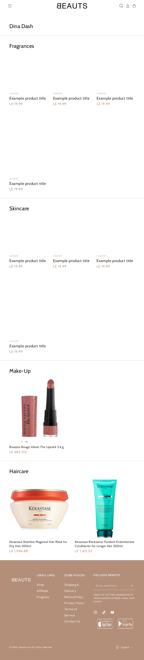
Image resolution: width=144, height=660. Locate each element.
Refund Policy (74, 597)
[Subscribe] (132, 586)
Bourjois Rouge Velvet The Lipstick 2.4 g (36, 447)
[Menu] (10, 6)
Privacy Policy (74, 603)
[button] (121, 6)
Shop (40, 585)
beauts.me (24, 647)
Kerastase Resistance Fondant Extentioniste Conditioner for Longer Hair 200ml (104, 544)
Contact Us (72, 621)
